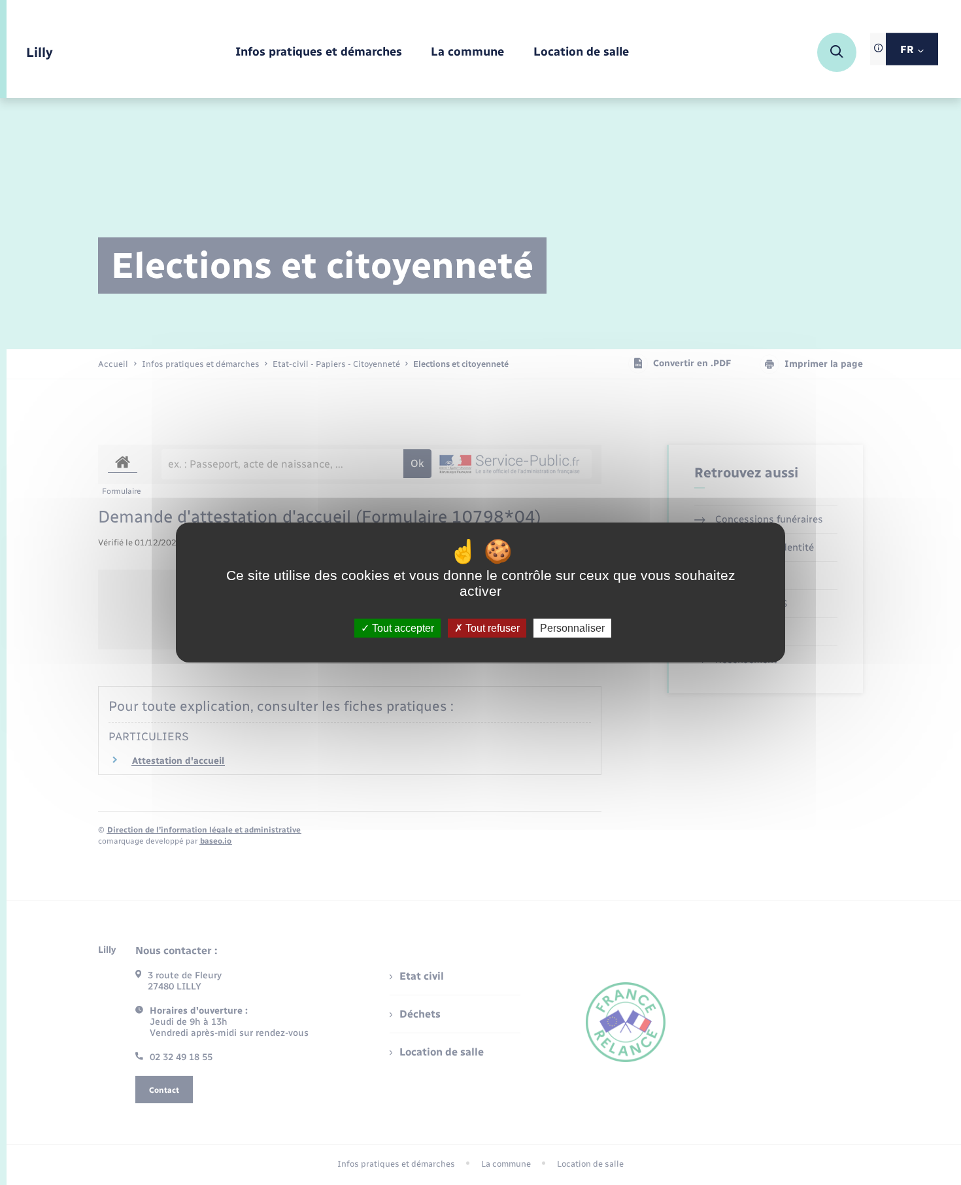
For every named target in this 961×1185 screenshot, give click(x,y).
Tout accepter (401, 628)
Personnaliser (572, 628)
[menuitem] (318, 52)
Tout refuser (491, 628)
